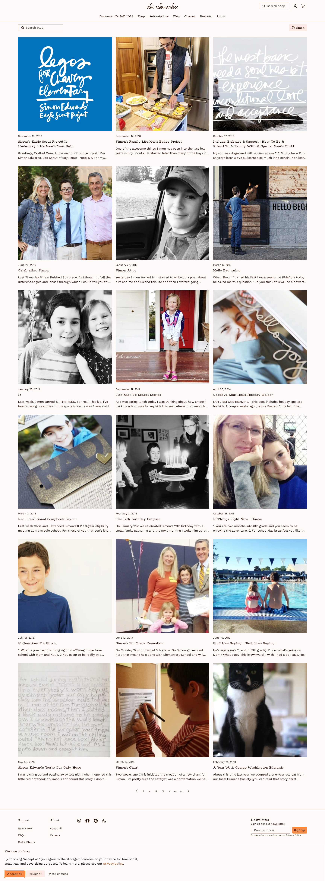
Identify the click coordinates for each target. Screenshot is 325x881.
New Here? (25, 828)
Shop (141, 16)
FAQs (21, 835)
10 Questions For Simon (37, 643)
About (220, 16)
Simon (300, 28)
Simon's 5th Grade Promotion (139, 643)
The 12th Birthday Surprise (138, 519)
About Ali (56, 828)
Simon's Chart (127, 768)
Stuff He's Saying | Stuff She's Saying (244, 643)
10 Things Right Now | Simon (237, 519)
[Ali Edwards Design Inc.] (162, 6)
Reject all (35, 874)
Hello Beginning (227, 270)
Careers (55, 835)
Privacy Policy (293, 835)
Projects (206, 16)
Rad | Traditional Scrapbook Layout (47, 519)
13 (19, 395)
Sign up (299, 830)
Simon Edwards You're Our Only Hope (49, 768)
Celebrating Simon (33, 270)
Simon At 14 (126, 270)
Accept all (14, 874)
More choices (58, 874)
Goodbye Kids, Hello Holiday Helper (243, 395)
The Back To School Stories (138, 395)
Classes (189, 16)
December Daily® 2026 (116, 16)
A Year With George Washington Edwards (248, 768)
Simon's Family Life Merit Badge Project (149, 142)
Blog (176, 16)
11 (181, 791)
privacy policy (113, 863)
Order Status (26, 842)
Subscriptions (159, 16)
